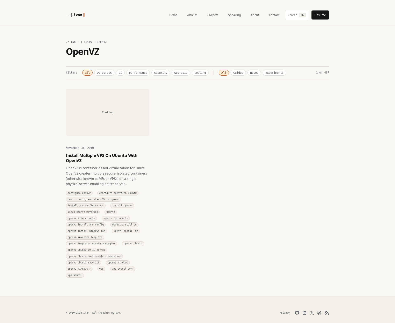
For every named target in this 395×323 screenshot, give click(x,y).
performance (138, 72)
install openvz (122, 205)
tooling (200, 72)
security (160, 72)
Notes (254, 72)
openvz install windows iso (86, 231)
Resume (320, 15)
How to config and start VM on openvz (94, 199)
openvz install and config (86, 224)
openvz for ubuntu (115, 218)
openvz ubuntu (133, 243)
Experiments (274, 72)
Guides (238, 72)
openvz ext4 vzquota (81, 218)
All (223, 72)
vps (101, 268)
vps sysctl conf (123, 268)
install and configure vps (86, 205)
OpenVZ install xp (126, 231)
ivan (77, 15)
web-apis (180, 72)
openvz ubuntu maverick (83, 262)
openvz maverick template (85, 237)
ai (120, 72)
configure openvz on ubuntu (118, 193)
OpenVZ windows (118, 262)
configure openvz (79, 193)
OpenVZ (110, 211)
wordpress (104, 72)
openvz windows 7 (79, 268)
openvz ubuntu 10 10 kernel (86, 249)
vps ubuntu (75, 275)
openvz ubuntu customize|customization (94, 256)
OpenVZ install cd (124, 224)
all (87, 72)
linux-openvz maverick (83, 211)
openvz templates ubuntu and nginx (91, 243)
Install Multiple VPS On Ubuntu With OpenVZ (101, 158)
